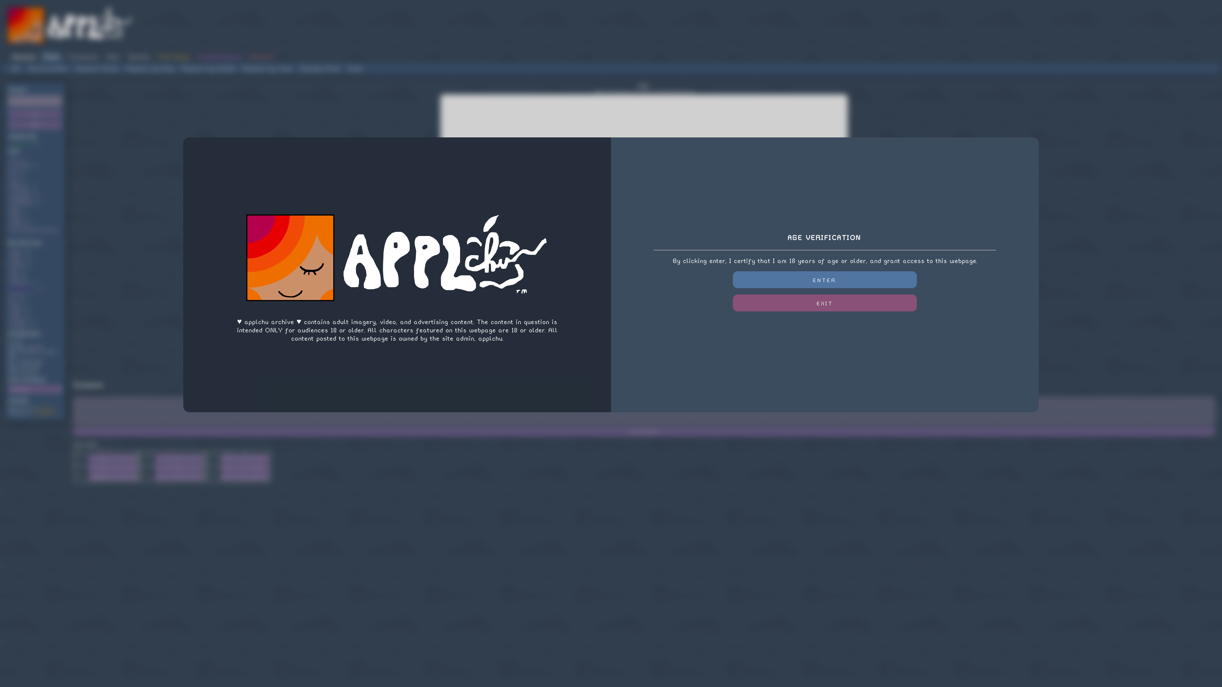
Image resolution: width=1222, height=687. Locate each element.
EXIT (825, 304)
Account (24, 56)
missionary (22, 203)
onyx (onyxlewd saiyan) (34, 230)
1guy (15, 208)
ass (14, 159)
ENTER (825, 280)
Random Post (320, 68)
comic (17, 310)
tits (14, 272)
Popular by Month (208, 68)
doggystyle (21, 197)
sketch (17, 261)
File (81, 474)
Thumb (81, 465)
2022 (15, 256)
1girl (15, 214)
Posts (51, 56)
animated (20, 165)
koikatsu (19, 186)
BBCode (106, 451)
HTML (172, 451)
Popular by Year (267, 68)
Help (113, 56)
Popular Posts (97, 68)
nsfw (16, 250)
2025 (15, 315)
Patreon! (262, 56)
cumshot (19, 283)
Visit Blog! (174, 56)
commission (22, 288)
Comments (83, 56)
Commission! (44, 413)
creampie (20, 192)
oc (13, 299)
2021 (15, 304)
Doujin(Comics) (219, 56)
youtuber (19, 321)
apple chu (21, 144)
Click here (642, 91)
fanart (18, 294)
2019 (15, 277)
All (16, 68)
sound (17, 219)
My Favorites (48, 68)
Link (81, 457)
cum (15, 170)
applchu (35, 346)
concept (18, 326)
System (139, 56)
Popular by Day (150, 68)
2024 (15, 267)
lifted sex (21, 224)
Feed (355, 68)
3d (13, 176)
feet (15, 181)
